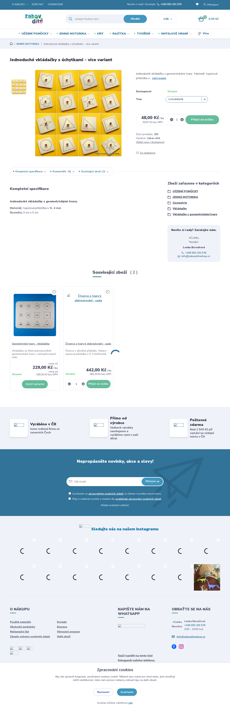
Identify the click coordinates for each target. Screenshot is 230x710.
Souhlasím (127, 692)
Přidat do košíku (202, 120)
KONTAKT (38, 4)
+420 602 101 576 (170, 4)
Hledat (135, 19)
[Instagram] (182, 647)
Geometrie (180, 203)
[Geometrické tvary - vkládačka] (35, 315)
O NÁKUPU (18, 4)
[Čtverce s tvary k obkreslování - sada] (88, 315)
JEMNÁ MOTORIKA (72, 34)
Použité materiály (20, 621)
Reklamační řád (19, 631)
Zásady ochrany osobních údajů (30, 636)
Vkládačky (180, 208)
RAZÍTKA (119, 34)
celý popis (159, 78)
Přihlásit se (152, 481)
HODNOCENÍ (55, 4)
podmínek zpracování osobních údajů (138, 499)
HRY (100, 34)
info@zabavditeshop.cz (195, 256)
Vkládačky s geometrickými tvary (195, 214)
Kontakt (62, 621)
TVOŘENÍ (143, 34)
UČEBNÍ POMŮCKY (35, 34)
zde (130, 703)
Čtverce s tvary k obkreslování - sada (88, 343)
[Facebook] (175, 647)
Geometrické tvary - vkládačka (30, 343)
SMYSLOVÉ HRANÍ (174, 34)
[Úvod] (34, 19)
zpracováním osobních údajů (105, 493)
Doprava (62, 626)
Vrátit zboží (63, 636)
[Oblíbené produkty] (198, 4)
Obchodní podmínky (22, 626)
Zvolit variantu (35, 384)
